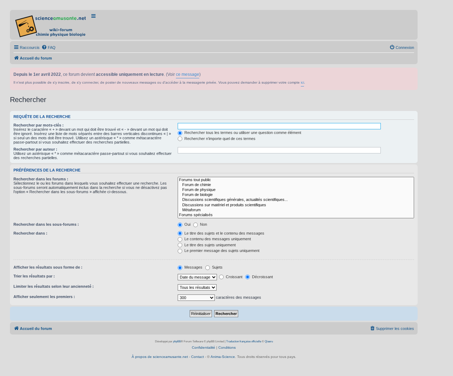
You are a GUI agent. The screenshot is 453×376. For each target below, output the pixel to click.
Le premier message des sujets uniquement (221, 250)
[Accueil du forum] (51, 25)
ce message (187, 74)
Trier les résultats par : (34, 276)
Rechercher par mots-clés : (38, 125)
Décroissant (262, 277)
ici (302, 82)
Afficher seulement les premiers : (44, 296)
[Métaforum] (295, 210)
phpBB (177, 341)
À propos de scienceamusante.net (160, 357)
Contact (197, 357)
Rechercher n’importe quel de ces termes (219, 138)
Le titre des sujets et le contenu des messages (223, 233)
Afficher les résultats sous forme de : (47, 267)
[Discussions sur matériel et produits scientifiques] (295, 205)
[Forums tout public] (295, 180)
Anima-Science (223, 357)
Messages (192, 267)
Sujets (217, 267)
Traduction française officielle (243, 341)
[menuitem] (48, 47)
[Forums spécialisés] (295, 215)
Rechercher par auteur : (35, 149)
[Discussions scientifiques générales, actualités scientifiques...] (295, 199)
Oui (186, 224)
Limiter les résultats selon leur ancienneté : (53, 286)
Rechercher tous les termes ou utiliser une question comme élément (242, 132)
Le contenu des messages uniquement (217, 239)
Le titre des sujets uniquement (209, 245)
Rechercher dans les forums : (40, 179)
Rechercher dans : (30, 233)
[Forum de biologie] (295, 194)
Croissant (233, 277)
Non (203, 224)
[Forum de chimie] (295, 185)
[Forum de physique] (295, 189)
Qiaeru (269, 341)
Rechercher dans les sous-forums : (46, 224)
